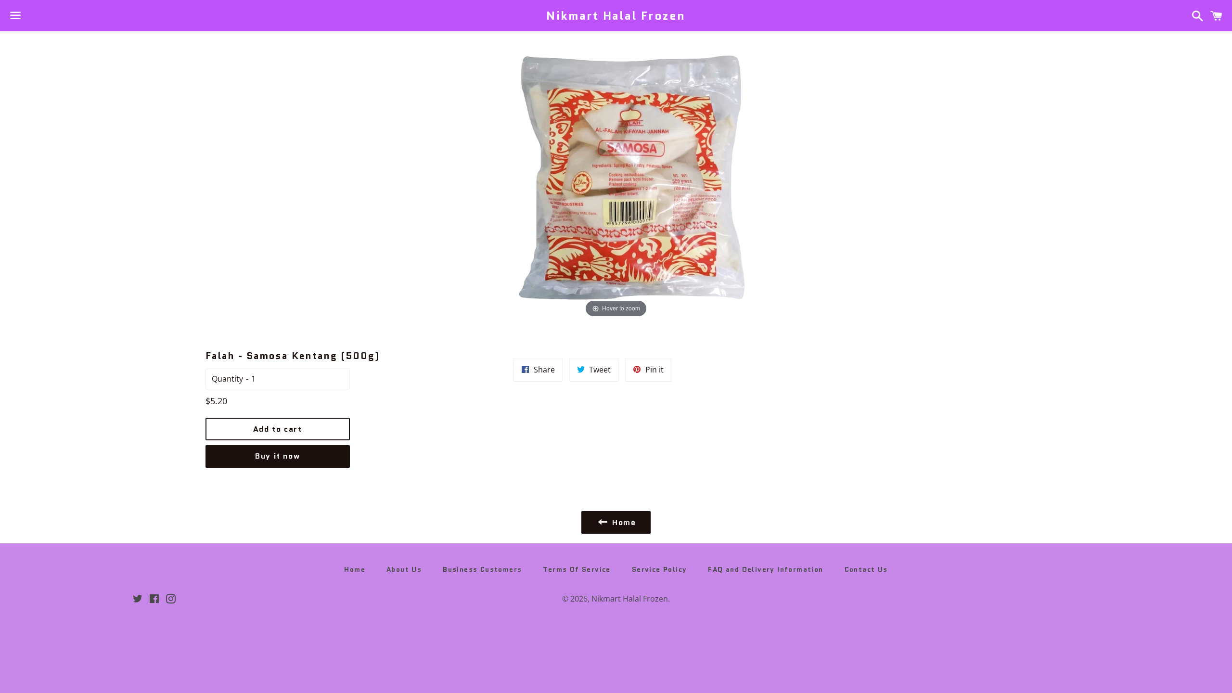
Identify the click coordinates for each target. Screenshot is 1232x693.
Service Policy (659, 569)
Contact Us (866, 569)
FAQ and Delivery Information (765, 569)
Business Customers (482, 569)
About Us (404, 569)
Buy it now (277, 456)
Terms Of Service (576, 569)
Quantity (227, 378)
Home (354, 569)
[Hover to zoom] (616, 174)
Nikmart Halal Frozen (615, 16)
